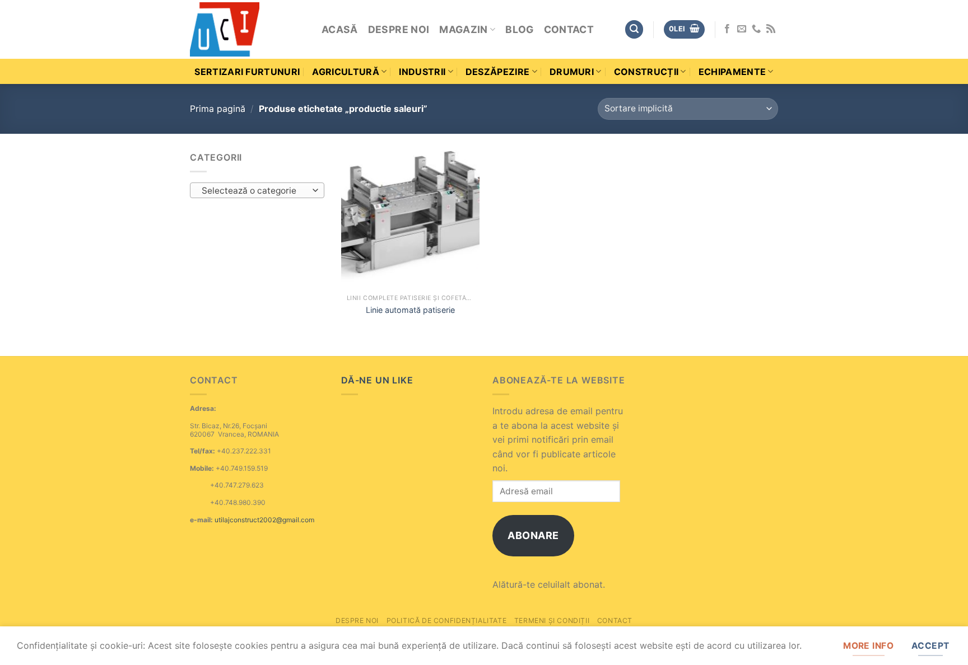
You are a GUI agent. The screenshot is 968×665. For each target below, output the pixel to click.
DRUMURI (572, 71)
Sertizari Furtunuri (247, 71)
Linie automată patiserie (410, 310)
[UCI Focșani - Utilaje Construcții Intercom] (247, 29)
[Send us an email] (741, 29)
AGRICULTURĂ (345, 71)
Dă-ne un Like (377, 380)
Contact (569, 29)
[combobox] (257, 190)
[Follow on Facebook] (727, 29)
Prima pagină (217, 108)
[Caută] (634, 29)
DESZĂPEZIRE (498, 71)
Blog (519, 29)
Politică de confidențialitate (447, 620)
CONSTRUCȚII (646, 71)
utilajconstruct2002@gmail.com (264, 520)
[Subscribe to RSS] (770, 29)
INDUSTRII (422, 71)
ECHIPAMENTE (732, 71)
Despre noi (399, 29)
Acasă (340, 29)
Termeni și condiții (552, 620)
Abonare (533, 535)
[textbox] (254, 191)
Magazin (463, 29)
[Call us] (756, 29)
